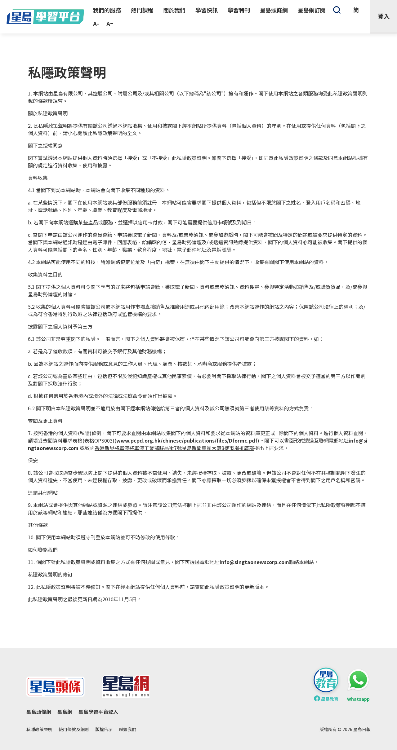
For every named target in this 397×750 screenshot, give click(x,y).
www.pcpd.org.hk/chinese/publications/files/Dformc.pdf (186, 440)
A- (96, 23)
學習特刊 (239, 10)
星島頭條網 (274, 10)
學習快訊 (206, 10)
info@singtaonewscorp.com (254, 562)
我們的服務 (107, 10)
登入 (384, 16)
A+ (110, 23)
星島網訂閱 (312, 10)
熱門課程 (142, 10)
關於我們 (174, 10)
